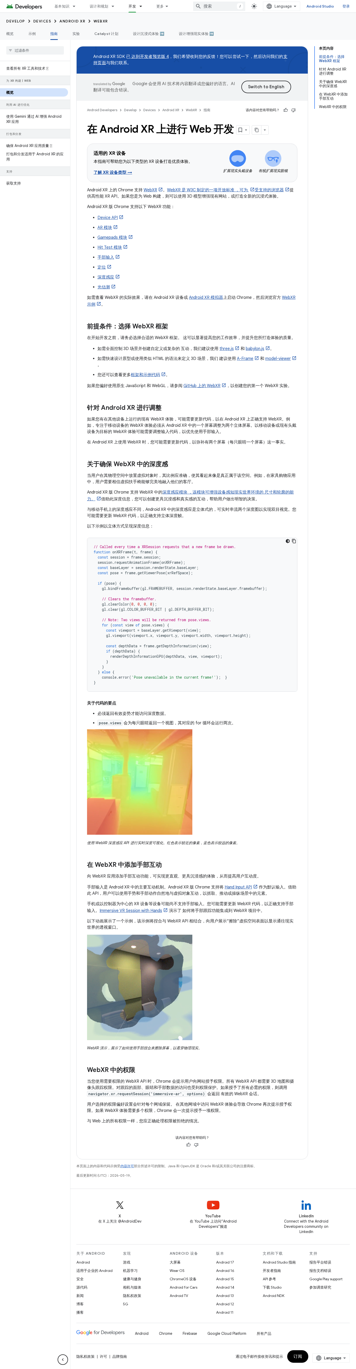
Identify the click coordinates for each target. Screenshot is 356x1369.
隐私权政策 (132, 1295)
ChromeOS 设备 (183, 1279)
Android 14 (225, 1287)
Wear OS (177, 1270)
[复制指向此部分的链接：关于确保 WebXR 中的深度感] (173, 464)
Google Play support (325, 1279)
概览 (10, 33)
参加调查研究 (320, 1287)
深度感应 (105, 277)
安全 (80, 1279)
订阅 (297, 1356)
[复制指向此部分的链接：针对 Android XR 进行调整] (167, 408)
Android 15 (225, 1279)
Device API (107, 217)
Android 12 (225, 1304)
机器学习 (130, 1270)
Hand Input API (238, 887)
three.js (226, 348)
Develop (15, 21)
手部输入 (105, 257)
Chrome (165, 1333)
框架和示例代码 (145, 374)
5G (125, 1304)
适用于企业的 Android (94, 1270)
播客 (80, 1312)
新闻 (80, 1295)
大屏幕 (175, 1262)
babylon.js (255, 348)
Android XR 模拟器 (206, 297)
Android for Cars (183, 1287)
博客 (80, 1304)
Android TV (179, 1295)
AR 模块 (104, 227)
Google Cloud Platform (226, 1333)
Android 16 (225, 1270)
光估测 (103, 287)
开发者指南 (272, 1270)
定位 (101, 267)
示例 (32, 33)
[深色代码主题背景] (288, 541)
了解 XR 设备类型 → (113, 172)
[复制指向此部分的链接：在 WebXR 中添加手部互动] (167, 865)
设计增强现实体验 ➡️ (196, 33)
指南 (54, 33)
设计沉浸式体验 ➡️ (148, 33)
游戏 (126, 1262)
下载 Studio (272, 1287)
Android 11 (225, 1312)
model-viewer (278, 358)
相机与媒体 (132, 1287)
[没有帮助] (293, 110)
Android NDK (273, 1295)
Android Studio (320, 6)
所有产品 (264, 1333)
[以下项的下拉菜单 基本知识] (76, 6)
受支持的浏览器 (269, 190)
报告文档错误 (320, 1270)
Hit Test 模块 (109, 247)
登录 (346, 6)
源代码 (81, 1287)
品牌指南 (119, 1356)
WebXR (101, 21)
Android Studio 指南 (279, 1262)
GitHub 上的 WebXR (201, 385)
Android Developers (102, 110)
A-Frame (245, 358)
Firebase (190, 1333)
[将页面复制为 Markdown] (256, 130)
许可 (103, 1356)
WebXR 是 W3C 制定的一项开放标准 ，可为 (208, 190)
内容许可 (127, 1166)
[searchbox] (35, 50)
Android (83, 1262)
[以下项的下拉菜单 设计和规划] (115, 6)
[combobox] (219, 6)
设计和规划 (99, 6)
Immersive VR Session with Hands (131, 910)
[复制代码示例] (294, 541)
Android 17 (225, 1262)
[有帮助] (286, 110)
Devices (42, 21)
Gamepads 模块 (112, 237)
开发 (132, 6)
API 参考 (269, 1279)
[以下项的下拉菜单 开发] (143, 6)
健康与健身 (132, 1279)
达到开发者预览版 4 (149, 56)
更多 (160, 6)
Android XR (72, 21)
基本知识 (61, 6)
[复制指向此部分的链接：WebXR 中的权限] (140, 1070)
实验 (76, 33)
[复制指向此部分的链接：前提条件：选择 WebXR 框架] (173, 327)
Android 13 (225, 1295)
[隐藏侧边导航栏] (63, 1359)
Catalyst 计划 (106, 33)
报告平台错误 (320, 1262)
